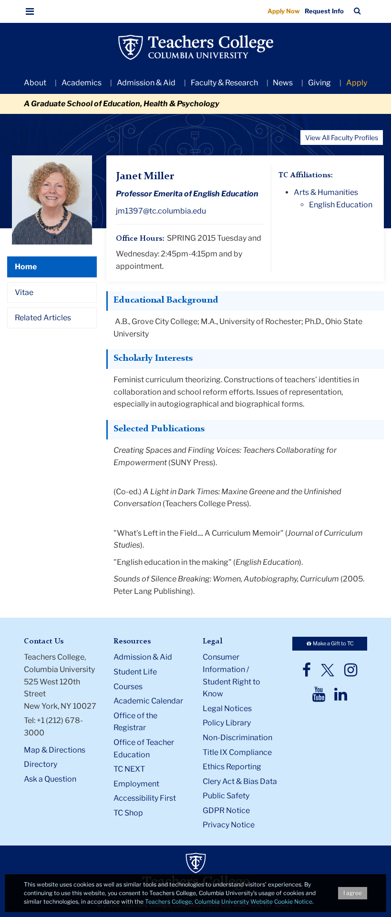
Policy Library (227, 722)
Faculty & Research (224, 82)
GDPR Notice (226, 810)
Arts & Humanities (326, 192)
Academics (82, 82)
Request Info (324, 11)
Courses (128, 686)
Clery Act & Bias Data (240, 781)
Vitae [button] (24, 292)
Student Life (135, 671)
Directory (40, 764)
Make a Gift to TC (333, 643)
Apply (356, 82)
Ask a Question (50, 779)
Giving (319, 82)
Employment (136, 783)
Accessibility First (144, 798)
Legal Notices (227, 708)
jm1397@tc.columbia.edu (161, 210)
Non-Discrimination (237, 737)
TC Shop (128, 812)
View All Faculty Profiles (341, 137)
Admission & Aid (146, 82)
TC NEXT (129, 769)
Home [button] (26, 266)
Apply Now (284, 11)
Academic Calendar (148, 700)
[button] (30, 11)
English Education (340, 204)
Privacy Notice (229, 824)
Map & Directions (54, 749)
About (35, 82)
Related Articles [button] (43, 317)
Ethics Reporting (232, 766)
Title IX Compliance (237, 752)
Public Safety (226, 795)
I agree (352, 893)
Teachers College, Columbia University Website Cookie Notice (228, 901)
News (283, 82)
